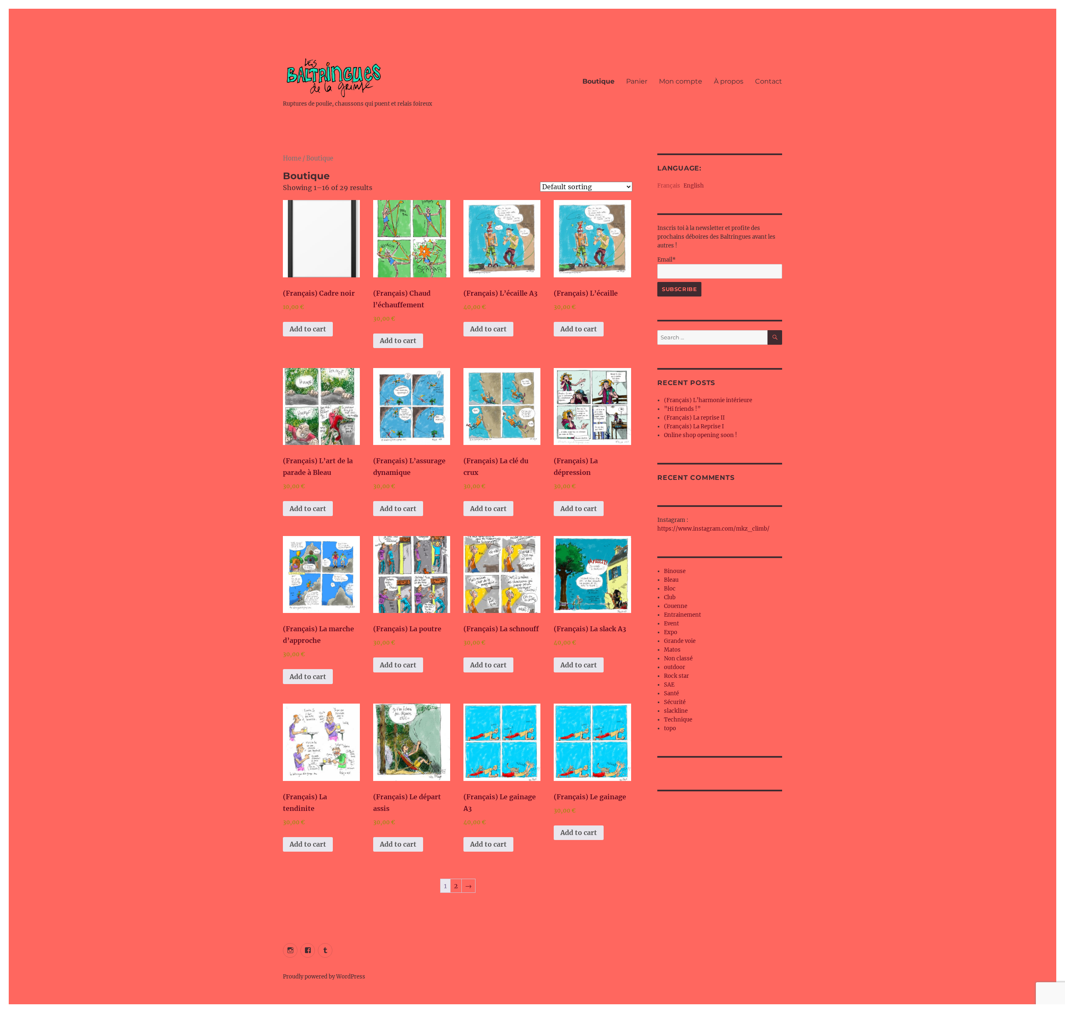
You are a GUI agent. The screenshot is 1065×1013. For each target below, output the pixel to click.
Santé (671, 693)
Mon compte (680, 81)
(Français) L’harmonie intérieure (708, 400)
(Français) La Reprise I (694, 426)
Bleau (671, 579)
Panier (636, 81)
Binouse (675, 571)
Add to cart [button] (308, 329)
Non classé (678, 658)
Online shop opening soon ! (700, 435)
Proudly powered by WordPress (324, 976)
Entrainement (682, 614)
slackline (676, 710)
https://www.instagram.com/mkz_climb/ (713, 528)
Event (671, 623)
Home (292, 158)
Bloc (670, 588)
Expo (670, 632)
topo (670, 728)
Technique (678, 719)
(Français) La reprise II (694, 417)
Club (670, 597)
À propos (728, 81)
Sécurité (675, 702)
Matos (672, 649)
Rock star (676, 675)
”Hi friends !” (682, 409)
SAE (669, 684)
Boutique (598, 81)
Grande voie (680, 641)
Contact (768, 81)
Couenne (675, 606)
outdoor (674, 667)
